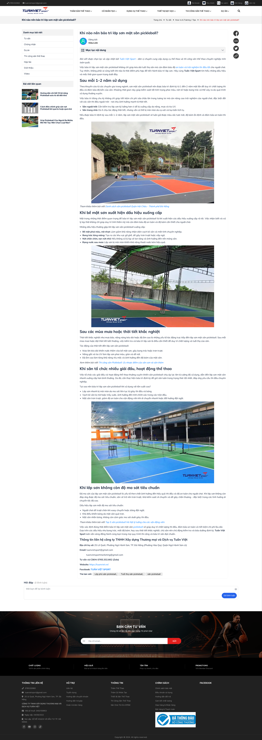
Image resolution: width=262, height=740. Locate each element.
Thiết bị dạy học (165, 11)
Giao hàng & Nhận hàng (165, 705)
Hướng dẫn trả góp (74, 701)
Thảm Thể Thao (117, 688)
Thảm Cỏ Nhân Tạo (119, 692)
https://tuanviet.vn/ (99, 564)
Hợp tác (27, 62)
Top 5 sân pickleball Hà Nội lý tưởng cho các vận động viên (134, 522)
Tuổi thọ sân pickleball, (132, 574)
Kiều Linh (93, 43)
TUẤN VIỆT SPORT (101, 569)
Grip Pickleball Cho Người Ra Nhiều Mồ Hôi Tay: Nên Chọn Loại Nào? (56, 121)
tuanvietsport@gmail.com (36, 692)
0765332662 (30, 688)
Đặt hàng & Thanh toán (165, 709)
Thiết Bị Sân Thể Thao (120, 696)
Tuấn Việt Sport (127, 59)
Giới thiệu (28, 68)
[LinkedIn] (236, 56)
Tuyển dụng (71, 692)
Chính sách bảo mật (163, 688)
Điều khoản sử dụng (163, 692)
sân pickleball (154, 574)
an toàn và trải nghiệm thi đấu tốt (193, 67)
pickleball (138, 526)
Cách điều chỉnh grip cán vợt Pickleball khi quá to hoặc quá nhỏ (56, 107)
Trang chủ (158, 20)
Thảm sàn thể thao (80, 11)
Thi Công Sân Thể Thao (121, 701)
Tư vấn (168, 20)
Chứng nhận (30, 44)
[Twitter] (236, 48)
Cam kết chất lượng (163, 701)
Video (27, 73)
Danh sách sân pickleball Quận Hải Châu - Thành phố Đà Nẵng (137, 206)
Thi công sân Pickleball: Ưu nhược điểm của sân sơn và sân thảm (131, 362)
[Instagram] (35, 727)
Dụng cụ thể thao (136, 11)
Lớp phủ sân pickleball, (106, 574)
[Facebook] (236, 33)
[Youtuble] (29, 727)
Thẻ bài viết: (86, 574)
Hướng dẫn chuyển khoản (77, 696)
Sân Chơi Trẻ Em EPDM (120, 705)
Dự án (224, 11)
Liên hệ (69, 688)
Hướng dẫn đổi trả (163, 696)
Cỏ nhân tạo (108, 11)
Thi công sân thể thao (197, 11)
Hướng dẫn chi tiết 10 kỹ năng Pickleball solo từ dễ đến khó (54, 94)
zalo (236, 41)
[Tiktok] (40, 727)
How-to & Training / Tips (185, 20)
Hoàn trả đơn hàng (74, 705)
